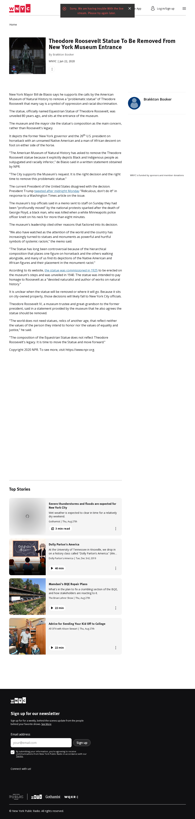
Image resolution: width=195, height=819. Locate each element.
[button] (65, 517)
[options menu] (52, 69)
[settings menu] (184, 8)
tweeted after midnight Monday (56, 191)
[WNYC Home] (19, 8)
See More (46, 724)
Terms (19, 756)
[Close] (129, 8)
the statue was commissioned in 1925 (71, 270)
